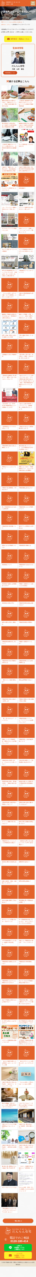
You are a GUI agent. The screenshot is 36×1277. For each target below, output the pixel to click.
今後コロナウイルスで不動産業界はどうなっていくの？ (9, 1126)
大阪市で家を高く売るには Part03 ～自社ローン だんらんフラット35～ (9, 1084)
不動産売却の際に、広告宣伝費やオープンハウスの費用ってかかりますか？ (26, 1001)
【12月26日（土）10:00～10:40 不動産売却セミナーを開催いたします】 (9, 405)
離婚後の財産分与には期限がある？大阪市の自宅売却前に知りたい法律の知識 (26, 125)
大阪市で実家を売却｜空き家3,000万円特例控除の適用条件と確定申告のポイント (26, 169)
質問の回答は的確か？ (25, 881)
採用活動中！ (22, 188)
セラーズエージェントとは (9, 1187)
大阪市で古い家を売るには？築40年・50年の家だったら (26, 1126)
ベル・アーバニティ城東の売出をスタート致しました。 (9, 209)
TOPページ (4, 22)
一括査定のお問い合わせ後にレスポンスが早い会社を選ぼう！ (26, 842)
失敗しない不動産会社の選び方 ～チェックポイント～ (26, 942)
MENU (33, 4)
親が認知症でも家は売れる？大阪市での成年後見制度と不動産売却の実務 (9, 125)
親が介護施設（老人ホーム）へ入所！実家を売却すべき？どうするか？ (9, 1105)
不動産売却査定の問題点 (25, 622)
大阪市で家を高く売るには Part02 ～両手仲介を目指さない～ (9, 1147)
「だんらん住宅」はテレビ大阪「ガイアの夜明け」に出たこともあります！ (9, 295)
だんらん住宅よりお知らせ (15, 22)
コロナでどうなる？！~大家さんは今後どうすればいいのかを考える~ (26, 1105)
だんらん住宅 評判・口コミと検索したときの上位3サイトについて (26, 1189)
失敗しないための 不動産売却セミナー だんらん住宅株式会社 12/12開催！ (26, 468)
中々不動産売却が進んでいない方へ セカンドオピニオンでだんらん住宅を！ (26, 921)
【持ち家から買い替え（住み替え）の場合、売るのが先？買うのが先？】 (26, 356)
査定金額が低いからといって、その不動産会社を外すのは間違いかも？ (26, 447)
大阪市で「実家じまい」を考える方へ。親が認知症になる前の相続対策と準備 (9, 169)
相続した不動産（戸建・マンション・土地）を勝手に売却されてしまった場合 (26, 316)
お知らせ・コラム (5, 24)
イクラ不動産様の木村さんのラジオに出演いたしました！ (26, 251)
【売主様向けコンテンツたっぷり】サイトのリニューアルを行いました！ (9, 1210)
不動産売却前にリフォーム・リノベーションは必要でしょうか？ (26, 720)
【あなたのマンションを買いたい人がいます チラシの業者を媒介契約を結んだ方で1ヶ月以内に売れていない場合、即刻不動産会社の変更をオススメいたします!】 (26, 381)
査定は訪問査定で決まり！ (26, 680)
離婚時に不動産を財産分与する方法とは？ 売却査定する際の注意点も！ (9, 316)
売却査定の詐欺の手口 (8, 603)
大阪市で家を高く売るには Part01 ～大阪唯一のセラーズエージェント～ (26, 1147)
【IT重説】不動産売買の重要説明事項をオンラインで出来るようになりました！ (26, 1042)
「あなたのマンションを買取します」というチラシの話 (26, 1063)
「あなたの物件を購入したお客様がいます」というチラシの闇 (9, 1063)
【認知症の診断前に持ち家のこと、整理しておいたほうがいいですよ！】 (9, 377)
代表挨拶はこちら (10, 72)
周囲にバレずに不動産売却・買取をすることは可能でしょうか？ (9, 741)
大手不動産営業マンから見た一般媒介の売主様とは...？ (9, 942)
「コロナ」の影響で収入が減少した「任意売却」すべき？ (26, 1168)
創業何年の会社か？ (24, 862)
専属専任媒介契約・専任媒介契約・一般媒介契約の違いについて (9, 783)
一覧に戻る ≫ (18, 1221)
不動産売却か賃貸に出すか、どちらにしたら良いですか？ (9, 762)
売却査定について (7, 564)
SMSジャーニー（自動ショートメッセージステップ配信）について (26, 230)
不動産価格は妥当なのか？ (26, 487)
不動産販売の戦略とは (25, 545)
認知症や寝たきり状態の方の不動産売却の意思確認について (26, 783)
